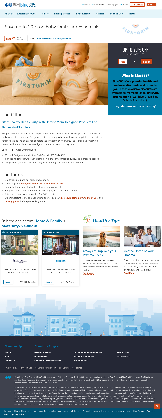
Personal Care (116, 13)
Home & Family (83, 13)
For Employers (81, 360)
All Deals (9, 13)
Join (7, 356)
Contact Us (10, 360)
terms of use (91, 197)
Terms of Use (26, 368)
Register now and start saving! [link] (135, 106)
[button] (15, 38)
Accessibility (123, 356)
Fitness (45, 13)
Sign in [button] (146, 61)
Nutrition (100, 13)
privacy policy (12, 201)
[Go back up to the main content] (146, 405)
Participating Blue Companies (88, 352)
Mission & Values (42, 352)
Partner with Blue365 (84, 356)
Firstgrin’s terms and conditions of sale (42, 183)
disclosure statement (71, 197)
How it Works (40, 356)
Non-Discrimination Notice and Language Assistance (58, 368)
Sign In (151, 4)
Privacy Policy (11, 368)
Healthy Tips (123, 352)
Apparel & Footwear (26, 13)
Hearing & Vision (62, 13)
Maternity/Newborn (62, 38)
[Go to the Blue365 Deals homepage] (20, 5)
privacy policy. (18, 414)
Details (8, 282)
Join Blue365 (137, 4)
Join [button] (122, 61)
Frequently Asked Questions (47, 360)
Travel (132, 13)
